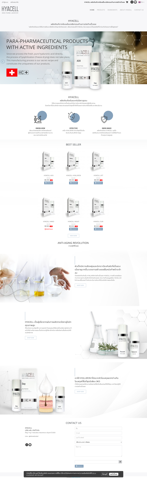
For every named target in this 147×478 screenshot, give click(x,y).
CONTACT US (139, 10)
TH (142, 2)
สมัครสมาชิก (14, 2)
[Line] (30, 444)
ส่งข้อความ (80, 466)
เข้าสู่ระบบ (5, 2)
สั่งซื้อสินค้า (49, 183)
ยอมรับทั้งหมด (113, 474)
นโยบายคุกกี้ (40, 475)
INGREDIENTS (112, 10)
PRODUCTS (101, 10)
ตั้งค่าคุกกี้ (104, 474)
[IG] (26, 444)
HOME (92, 10)
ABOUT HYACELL (126, 10)
